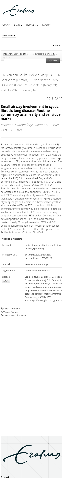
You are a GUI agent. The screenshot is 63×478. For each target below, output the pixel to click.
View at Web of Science (14, 315)
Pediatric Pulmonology (43, 54)
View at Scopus (10, 312)
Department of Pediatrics (15, 54)
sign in (57, 45)
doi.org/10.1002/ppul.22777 (38, 254)
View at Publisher (11, 308)
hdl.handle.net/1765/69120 (38, 258)
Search (53, 60)
